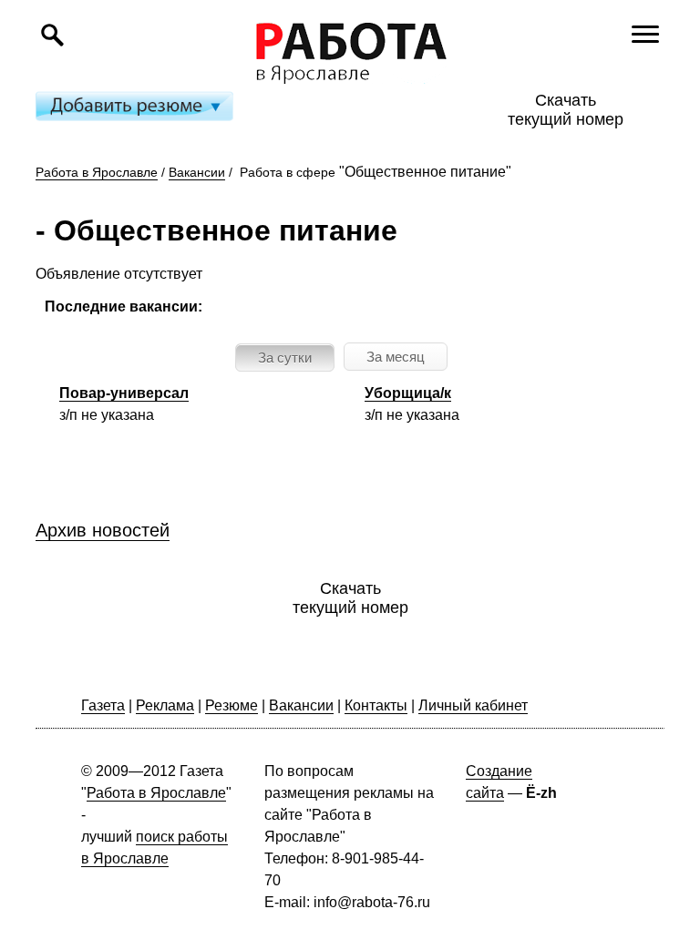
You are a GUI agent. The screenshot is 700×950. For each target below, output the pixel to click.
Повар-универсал (124, 393)
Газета (103, 705)
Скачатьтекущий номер (565, 109)
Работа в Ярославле (97, 172)
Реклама (165, 705)
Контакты (376, 705)
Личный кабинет (473, 705)
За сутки (285, 357)
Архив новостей (103, 530)
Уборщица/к (408, 393)
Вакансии (197, 172)
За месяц (395, 356)
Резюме (231, 705)
